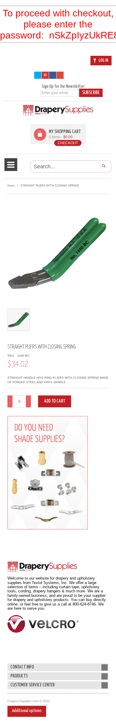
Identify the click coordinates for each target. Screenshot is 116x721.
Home (11, 185)
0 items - (61, 137)
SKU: (11, 355)
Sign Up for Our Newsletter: (63, 86)
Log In (103, 60)
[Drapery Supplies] (58, 110)
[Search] (103, 165)
